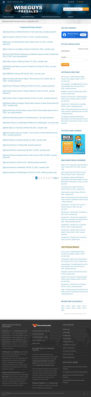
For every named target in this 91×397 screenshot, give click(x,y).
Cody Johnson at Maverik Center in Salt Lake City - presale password (30, 32)
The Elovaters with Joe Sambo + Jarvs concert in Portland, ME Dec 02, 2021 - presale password (30, 134)
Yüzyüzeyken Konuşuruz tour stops (40, 337)
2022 (84, 306)
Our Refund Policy (67, 335)
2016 (62, 310)
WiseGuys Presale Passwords (10, 372)
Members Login (66, 329)
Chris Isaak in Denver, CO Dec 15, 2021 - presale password (26, 37)
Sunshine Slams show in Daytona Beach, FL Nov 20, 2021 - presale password (29, 92)
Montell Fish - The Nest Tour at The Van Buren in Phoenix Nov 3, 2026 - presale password (73, 232)
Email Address (66, 51)
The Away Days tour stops (38, 334)
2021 (62, 308)
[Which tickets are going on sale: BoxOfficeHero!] (41, 325)
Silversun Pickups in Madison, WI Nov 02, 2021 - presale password (30, 86)
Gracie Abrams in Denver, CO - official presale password (25, 162)
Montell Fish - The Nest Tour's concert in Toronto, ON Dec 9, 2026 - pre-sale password (73, 207)
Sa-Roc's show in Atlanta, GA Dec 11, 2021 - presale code (26, 61)
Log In (72, 2)
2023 (78, 306)
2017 (84, 308)
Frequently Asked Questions (51, 17)
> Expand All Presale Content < (30, 27)
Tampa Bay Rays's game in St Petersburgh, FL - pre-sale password (29, 117)
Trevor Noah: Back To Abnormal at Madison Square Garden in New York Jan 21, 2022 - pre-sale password (30, 55)
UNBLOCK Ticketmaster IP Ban (15, 2)
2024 (73, 306)
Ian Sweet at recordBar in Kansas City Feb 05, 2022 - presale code (29, 49)
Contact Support (66, 332)
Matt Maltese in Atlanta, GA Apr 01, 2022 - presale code (26, 140)
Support (70, 17)
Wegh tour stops (36, 343)
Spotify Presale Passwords (69, 348)
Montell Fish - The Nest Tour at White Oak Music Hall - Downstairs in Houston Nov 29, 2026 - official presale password (74, 219)
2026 (62, 306)
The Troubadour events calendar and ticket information (75, 372)
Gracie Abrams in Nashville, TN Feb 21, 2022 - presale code (27, 167)
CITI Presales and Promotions (69, 351)
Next (55, 178)
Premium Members (38, 383)
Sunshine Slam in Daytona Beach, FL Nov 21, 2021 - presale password (31, 98)
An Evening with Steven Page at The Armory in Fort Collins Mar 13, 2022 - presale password (29, 80)
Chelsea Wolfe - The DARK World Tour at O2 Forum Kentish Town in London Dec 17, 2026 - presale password (74, 86)
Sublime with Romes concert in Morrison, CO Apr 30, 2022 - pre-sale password (29, 67)
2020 (68, 308)
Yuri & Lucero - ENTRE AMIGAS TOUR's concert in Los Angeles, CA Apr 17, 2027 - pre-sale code (73, 79)
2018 (78, 308)
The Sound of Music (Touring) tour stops (41, 330)
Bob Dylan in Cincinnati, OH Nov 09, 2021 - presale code (26, 128)
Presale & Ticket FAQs (68, 341)
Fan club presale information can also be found (44, 361)
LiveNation (16, 352)
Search (86, 9)
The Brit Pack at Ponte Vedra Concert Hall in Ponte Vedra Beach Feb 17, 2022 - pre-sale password (30, 111)
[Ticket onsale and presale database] (73, 144)
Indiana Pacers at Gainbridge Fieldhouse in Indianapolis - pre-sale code (32, 122)
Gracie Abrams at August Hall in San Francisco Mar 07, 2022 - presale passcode (30, 156)
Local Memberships (27, 17)
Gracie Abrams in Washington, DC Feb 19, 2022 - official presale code (31, 172)
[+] (4, 32)
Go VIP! (81, 2)
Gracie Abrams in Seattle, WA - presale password (23, 145)
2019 (73, 308)
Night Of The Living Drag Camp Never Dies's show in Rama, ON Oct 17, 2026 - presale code (74, 167)
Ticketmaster (6, 352)
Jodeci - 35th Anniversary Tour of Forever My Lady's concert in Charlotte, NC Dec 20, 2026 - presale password (74, 111)
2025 (68, 306)
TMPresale (8, 393)
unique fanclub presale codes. (45, 365)
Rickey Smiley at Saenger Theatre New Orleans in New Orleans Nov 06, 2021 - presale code (30, 104)
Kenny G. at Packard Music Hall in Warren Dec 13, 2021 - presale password (28, 43)
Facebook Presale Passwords (69, 344)
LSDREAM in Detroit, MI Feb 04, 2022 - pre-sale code (25, 73)
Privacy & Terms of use (68, 354)
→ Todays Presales (7, 17)
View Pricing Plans (67, 338)
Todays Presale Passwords (68, 357)
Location (64, 57)
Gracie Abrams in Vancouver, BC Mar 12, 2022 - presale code (27, 150)
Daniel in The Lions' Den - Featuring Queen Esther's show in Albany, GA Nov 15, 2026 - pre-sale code (74, 99)
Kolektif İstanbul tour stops (38, 340)
